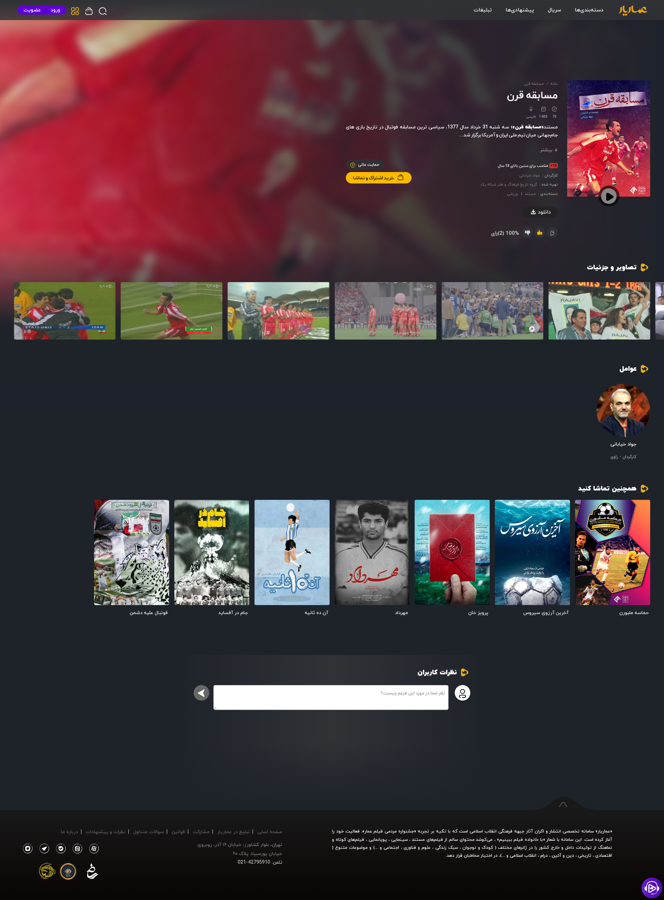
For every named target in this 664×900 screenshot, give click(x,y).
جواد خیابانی (529, 175)
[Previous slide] (641, 314)
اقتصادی (603, 855)
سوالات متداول (148, 831)
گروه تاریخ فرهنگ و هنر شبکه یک (508, 184)
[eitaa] (76, 848)
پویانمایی (378, 839)
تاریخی (584, 855)
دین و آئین (563, 855)
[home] (633, 11)
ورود (55, 10)
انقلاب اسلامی (522, 855)
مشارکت (201, 831)
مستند (530, 193)
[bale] (59, 848)
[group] (599, 311)
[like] (539, 232)
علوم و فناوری (417, 847)
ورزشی (512, 193)
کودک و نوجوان (477, 847)
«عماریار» (604, 831)
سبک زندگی (446, 847)
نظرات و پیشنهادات (106, 831)
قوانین (178, 831)
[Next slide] (22, 314)
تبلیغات (483, 9)
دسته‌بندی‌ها (589, 9)
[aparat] (92, 848)
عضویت (32, 10)
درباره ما (69, 831)
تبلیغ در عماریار (233, 831)
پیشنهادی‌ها (520, 9)
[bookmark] (585, 509)
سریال (554, 9)
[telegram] (42, 848)
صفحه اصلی (269, 831)
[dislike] (527, 232)
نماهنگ (605, 847)
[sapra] (68, 873)
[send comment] (201, 693)
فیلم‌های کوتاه (350, 839)
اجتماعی (390, 847)
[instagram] (27, 848)
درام (544, 855)
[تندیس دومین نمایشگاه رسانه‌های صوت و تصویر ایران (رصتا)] (47, 873)
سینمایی (399, 839)
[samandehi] (92, 873)
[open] (612, 552)
